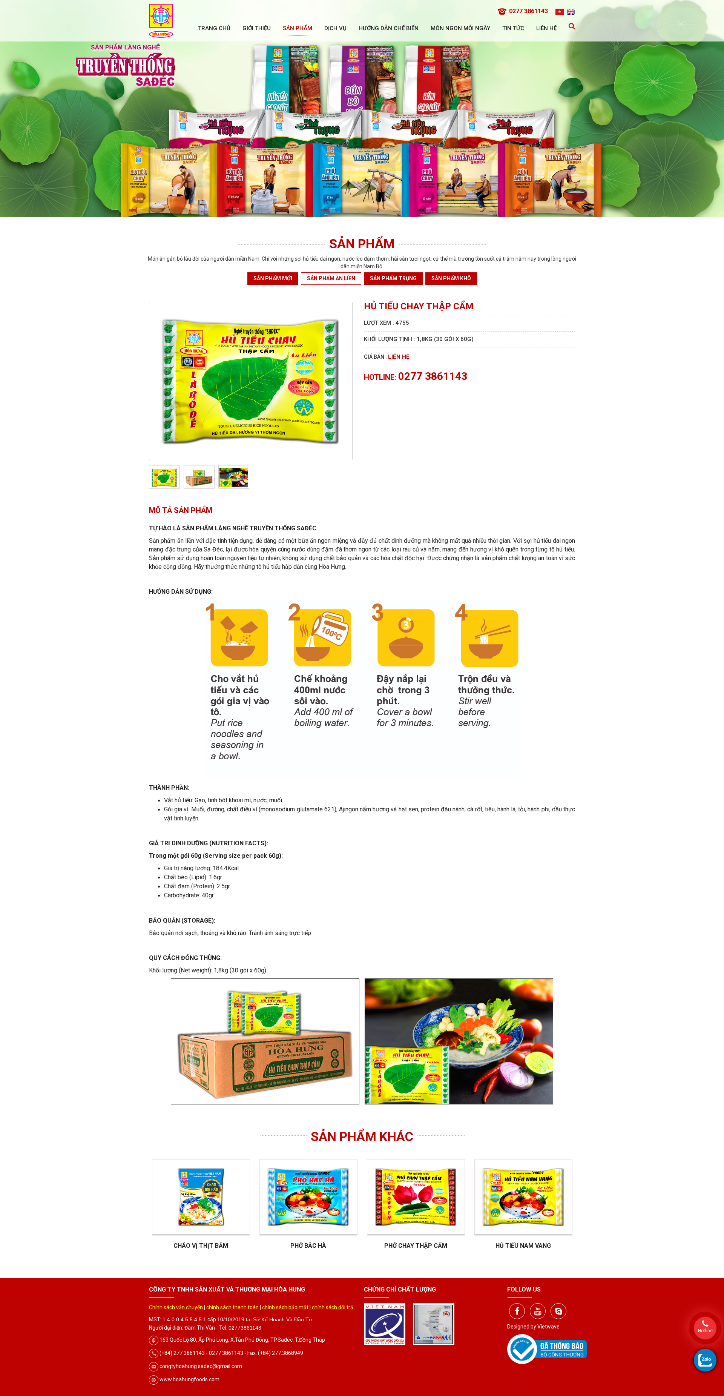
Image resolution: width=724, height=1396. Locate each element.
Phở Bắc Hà (308, 1245)
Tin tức (513, 28)
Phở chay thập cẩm (415, 1245)
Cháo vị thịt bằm (200, 1245)
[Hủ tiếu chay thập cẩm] (251, 381)
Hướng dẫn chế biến (389, 28)
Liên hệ (546, 28)
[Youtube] (538, 1311)
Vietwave (548, 1327)
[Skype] (558, 1311)
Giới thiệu (256, 28)
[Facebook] (517, 1311)
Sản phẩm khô (451, 278)
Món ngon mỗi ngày (460, 28)
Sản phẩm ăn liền (331, 278)
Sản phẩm (297, 28)
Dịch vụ (335, 28)
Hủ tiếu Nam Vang (523, 1245)
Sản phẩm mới (272, 278)
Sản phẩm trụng (393, 278)
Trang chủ (214, 28)
